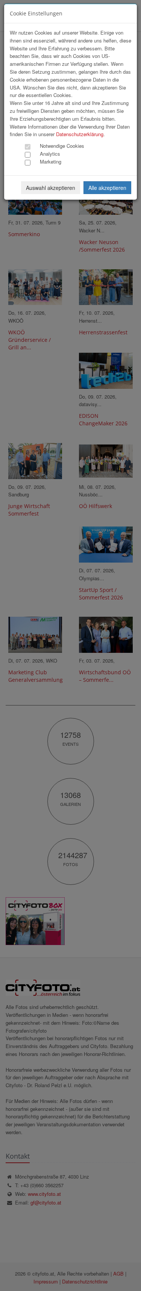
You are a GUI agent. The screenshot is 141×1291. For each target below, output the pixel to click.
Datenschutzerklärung (79, 134)
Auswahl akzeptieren (50, 187)
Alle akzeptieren (107, 187)
